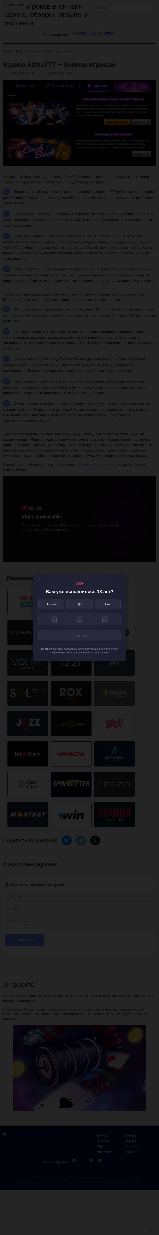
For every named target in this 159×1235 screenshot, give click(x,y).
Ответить (80, 635)
